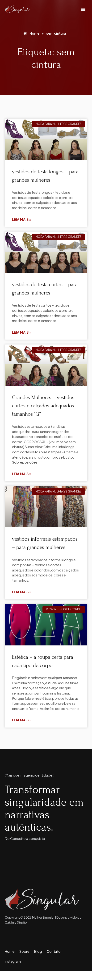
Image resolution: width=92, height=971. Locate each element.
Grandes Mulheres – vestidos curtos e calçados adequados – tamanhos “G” (45, 405)
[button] (83, 9)
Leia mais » (21, 219)
